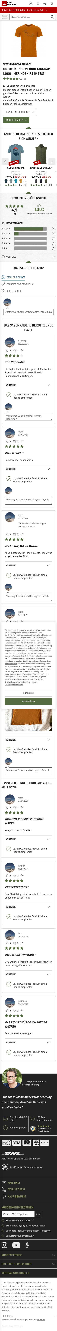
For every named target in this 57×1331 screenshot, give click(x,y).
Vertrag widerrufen (15, 1273)
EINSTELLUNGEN (28, 693)
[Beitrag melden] (22, 350)
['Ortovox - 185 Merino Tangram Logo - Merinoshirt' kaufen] (28, 41)
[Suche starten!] (52, 17)
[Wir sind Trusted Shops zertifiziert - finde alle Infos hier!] (33, 1129)
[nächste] (51, 161)
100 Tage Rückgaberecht (44, 1119)
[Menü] (4, 16)
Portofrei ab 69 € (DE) (18, 1119)
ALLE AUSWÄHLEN (28, 701)
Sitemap (41, 1319)
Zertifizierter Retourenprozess (26, 1167)
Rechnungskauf (18, 1127)
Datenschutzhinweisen (14, 684)
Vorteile (11, 385)
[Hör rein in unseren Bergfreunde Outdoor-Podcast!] (29, 1246)
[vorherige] (5, 161)
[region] (28, 665)
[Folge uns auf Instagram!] (7, 1246)
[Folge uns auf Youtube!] (18, 1246)
